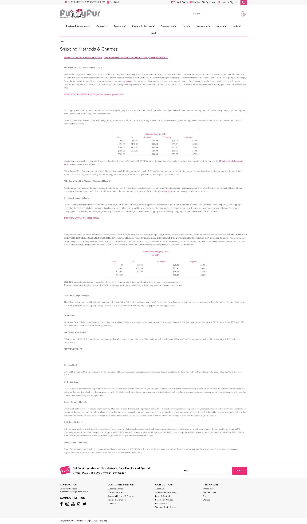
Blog (205, 496)
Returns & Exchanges (117, 500)
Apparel (101, 26)
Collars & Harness (142, 26)
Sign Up (233, 2)
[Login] (218, 2)
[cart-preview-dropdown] (243, 2)
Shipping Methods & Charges (121, 496)
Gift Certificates (209, 492)
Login (223, 2)
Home (62, 41)
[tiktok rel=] (79, 504)
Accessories (167, 26)
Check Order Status (116, 492)
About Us (159, 489)
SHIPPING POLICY (158, 57)
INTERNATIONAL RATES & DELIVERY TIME (126, 57)
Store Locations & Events (166, 492)
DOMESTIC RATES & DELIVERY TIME (83, 57)
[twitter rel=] (85, 504)
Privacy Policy (161, 503)
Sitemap (206, 500)
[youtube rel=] (73, 504)
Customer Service (115, 489)
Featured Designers (77, 26)
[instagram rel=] (67, 504)
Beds (236, 26)
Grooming (202, 26)
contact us (127, 81)
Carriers (119, 26)
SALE (153, 33)
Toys (185, 26)
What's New (208, 489)
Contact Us (113, 503)
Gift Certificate (208, 2)
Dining (220, 26)
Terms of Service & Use (165, 507)
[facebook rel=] (61, 504)
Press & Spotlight (163, 496)
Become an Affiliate (164, 500)
